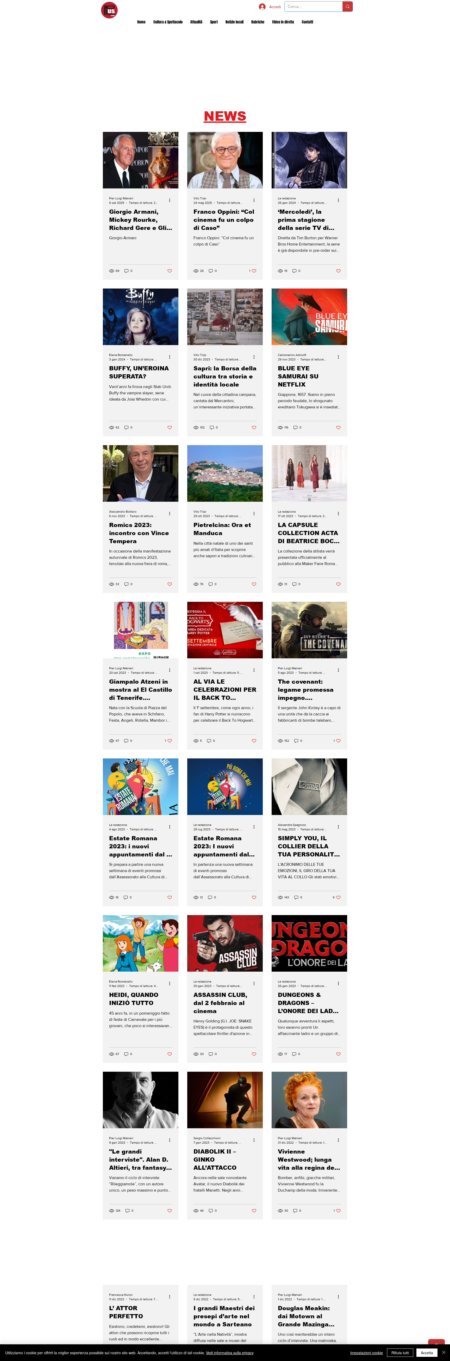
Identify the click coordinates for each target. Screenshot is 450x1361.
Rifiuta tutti (400, 1352)
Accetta (427, 1352)
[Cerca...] (347, 6)
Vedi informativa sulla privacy (230, 1352)
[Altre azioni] (171, 200)
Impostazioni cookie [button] (366, 1352)
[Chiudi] (444, 1352)
